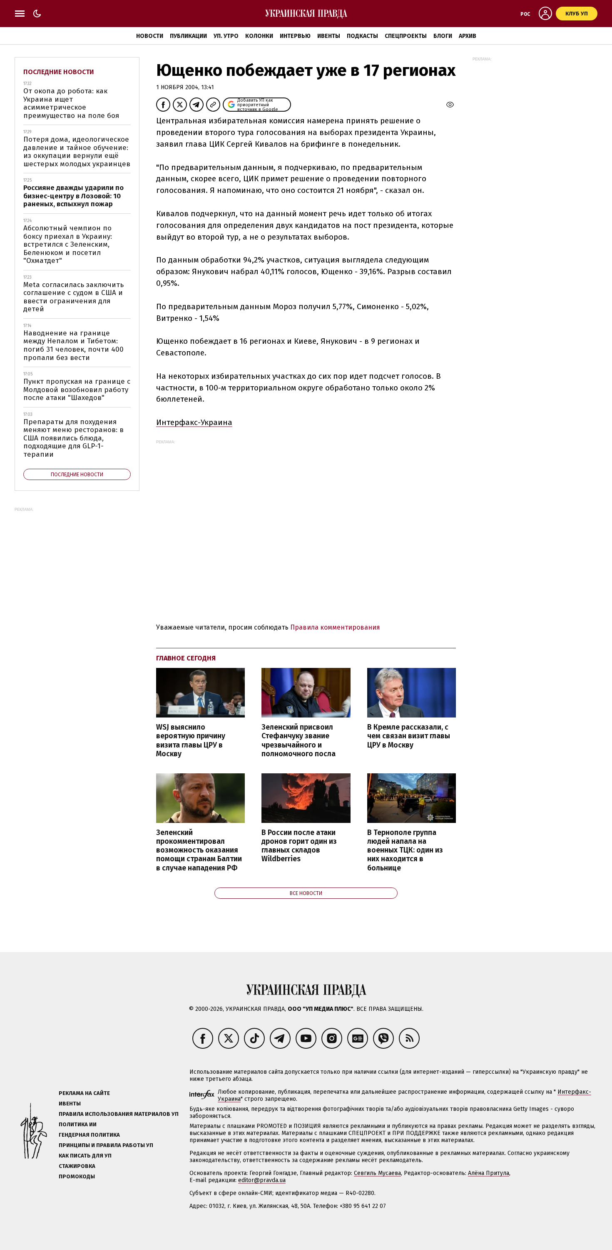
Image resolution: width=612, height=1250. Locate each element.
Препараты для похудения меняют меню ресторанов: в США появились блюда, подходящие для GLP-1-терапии (73, 438)
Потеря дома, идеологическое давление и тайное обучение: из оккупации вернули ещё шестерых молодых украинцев (76, 151)
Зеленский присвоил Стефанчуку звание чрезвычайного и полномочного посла (298, 740)
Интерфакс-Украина (194, 422)
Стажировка (77, 1166)
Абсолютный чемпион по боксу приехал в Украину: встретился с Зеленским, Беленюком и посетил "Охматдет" (67, 244)
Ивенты (328, 36)
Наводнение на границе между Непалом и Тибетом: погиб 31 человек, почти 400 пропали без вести (73, 345)
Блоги (442, 36)
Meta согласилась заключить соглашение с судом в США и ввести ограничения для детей (73, 297)
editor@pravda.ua (262, 1180)
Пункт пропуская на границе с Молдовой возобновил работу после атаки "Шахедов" (76, 389)
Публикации (188, 36)
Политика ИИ (78, 1124)
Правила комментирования (335, 627)
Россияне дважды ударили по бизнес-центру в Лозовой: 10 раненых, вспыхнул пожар (73, 195)
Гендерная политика (89, 1135)
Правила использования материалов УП (119, 1114)
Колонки (259, 36)
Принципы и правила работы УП (106, 1145)
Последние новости (58, 72)
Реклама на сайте (84, 1093)
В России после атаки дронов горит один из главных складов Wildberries (299, 845)
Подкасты (362, 36)
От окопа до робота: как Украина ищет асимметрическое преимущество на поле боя (71, 103)
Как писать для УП (85, 1155)
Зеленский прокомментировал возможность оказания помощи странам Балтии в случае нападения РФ (199, 850)
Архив (467, 36)
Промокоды (77, 1176)
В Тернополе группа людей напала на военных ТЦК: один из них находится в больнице (405, 850)
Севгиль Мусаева (377, 1173)
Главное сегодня (186, 658)
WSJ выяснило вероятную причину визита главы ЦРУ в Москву (190, 740)
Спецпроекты (406, 36)
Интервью (295, 36)
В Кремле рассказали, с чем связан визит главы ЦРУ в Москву (408, 736)
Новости (149, 36)
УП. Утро (226, 36)
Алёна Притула (488, 1173)
